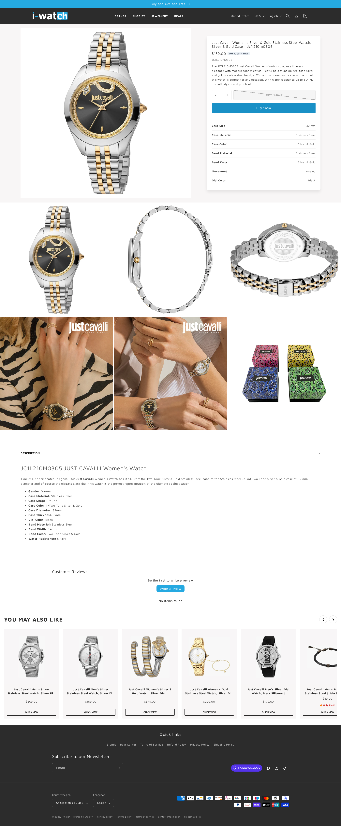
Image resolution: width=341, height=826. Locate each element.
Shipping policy (192, 816)
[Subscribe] (118, 767)
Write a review (170, 588)
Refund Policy (176, 744)
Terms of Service (151, 744)
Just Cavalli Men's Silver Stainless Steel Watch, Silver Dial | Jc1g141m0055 (91, 691)
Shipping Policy (224, 744)
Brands (120, 16)
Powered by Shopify (82, 817)
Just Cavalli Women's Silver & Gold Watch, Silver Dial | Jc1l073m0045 (149, 691)
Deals (178, 16)
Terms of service (145, 816)
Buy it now (263, 108)
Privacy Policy (200, 744)
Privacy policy (105, 816)
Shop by (139, 16)
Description (30, 453)
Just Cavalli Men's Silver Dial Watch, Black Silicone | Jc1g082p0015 (268, 691)
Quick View (31, 712)
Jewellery (160, 16)
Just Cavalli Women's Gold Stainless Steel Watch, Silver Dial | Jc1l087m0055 (209, 691)
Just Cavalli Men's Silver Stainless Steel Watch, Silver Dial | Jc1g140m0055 (31, 691)
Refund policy (124, 816)
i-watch (66, 817)
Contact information (169, 816)
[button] (287, 16)
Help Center (128, 744)
